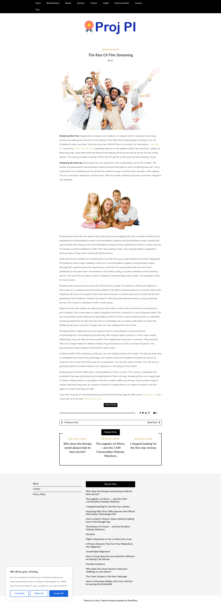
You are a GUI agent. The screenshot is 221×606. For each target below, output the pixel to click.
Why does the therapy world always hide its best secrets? (77, 447)
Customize (19, 593)
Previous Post (71, 422)
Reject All (39, 593)
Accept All (58, 593)
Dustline (90, 534)
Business (81, 3)
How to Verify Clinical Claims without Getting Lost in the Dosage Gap (110, 520)
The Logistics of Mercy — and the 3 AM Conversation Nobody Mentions (106, 500)
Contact (36, 489)
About (36, 484)
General (138, 3)
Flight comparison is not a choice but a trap (109, 539)
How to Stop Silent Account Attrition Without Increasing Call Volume (110, 557)
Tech (37, 10)
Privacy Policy (39, 494)
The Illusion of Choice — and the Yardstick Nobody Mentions (108, 528)
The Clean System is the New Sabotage (106, 576)
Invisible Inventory (95, 564)
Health (106, 3)
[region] (39, 583)
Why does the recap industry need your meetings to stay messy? (106, 570)
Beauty (68, 3)
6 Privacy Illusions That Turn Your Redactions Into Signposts (109, 545)
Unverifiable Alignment (98, 551)
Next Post (152, 422)
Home (38, 3)
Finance (94, 3)
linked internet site (83, 148)
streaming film (149, 394)
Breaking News (53, 3)
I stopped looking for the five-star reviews (108, 506)
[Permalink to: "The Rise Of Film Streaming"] (110, 98)
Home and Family (122, 3)
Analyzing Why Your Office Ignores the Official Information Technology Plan (110, 513)
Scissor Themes (100, 601)
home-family (110, 405)
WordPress (132, 601)
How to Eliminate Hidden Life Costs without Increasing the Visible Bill (109, 582)
